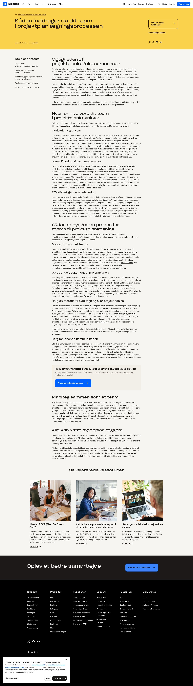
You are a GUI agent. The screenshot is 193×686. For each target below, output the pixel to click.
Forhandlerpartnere (127, 624)
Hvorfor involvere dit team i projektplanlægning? (25, 71)
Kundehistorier (125, 605)
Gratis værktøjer (33, 628)
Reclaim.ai (54, 624)
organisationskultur (128, 185)
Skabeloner (31, 624)
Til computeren (33, 597)
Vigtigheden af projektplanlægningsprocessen (26, 65)
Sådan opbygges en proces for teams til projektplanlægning (29, 78)
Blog (121, 597)
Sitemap (99, 623)
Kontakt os (100, 601)
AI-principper (101, 619)
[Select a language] (124, 4)
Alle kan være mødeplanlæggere (27, 87)
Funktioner (31, 609)
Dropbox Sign (55, 620)
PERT (133, 314)
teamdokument (107, 143)
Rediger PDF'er (79, 616)
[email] (160, 42)
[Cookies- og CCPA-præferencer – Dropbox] (36, 670)
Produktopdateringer (58, 632)
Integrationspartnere (127, 628)
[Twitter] (28, 641)
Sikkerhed (31, 616)
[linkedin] (157, 42)
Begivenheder (125, 601)
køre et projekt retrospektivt (84, 405)
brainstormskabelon (63, 268)
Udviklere (123, 613)
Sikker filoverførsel (80, 609)
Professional (54, 601)
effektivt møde (127, 263)
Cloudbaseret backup (81, 613)
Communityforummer (128, 616)
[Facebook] (33, 641)
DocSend (53, 616)
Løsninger (31, 613)
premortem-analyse (124, 257)
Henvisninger (125, 620)
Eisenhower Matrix (101, 322)
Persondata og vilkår (104, 605)
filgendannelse (80, 291)
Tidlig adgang (32, 620)
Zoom (115, 357)
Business (53, 605)
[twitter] (149, 42)
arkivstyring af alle (112, 291)
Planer (52, 628)
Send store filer (79, 597)
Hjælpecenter (101, 597)
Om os (145, 597)
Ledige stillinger (149, 601)
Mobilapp (30, 601)
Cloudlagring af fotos (81, 605)
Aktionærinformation (150, 605)
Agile (74, 311)
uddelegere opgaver (85, 200)
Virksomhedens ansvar (151, 609)
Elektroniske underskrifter (83, 620)
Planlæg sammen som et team (26, 83)
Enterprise (54, 609)
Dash (52, 613)
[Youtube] (38, 641)
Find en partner (125, 632)
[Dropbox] (12, 4)
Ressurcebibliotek (126, 609)
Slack (109, 349)
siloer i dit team (112, 213)
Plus (51, 597)
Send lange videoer (80, 601)
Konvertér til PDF (79, 624)
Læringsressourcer (103, 626)
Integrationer (32, 605)
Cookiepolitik (101, 609)
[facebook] (153, 42)
